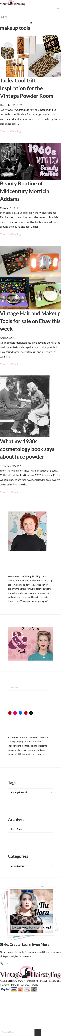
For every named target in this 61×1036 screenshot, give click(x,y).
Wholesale (5, 1006)
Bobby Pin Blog (8, 993)
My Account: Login (9, 997)
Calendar (4, 1010)
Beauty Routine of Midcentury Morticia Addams (24, 191)
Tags (12, 782)
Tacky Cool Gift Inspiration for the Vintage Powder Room (26, 88)
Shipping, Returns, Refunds (13, 1018)
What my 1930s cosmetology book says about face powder (27, 449)
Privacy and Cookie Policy (13, 1026)
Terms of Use (6, 1022)
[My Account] (31, 22)
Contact (4, 1014)
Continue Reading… (11, 131)
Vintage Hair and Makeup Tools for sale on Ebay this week (30, 321)
